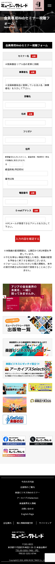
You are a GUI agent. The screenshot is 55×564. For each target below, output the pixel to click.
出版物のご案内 (27, 487)
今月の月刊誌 (27, 481)
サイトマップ (45, 522)
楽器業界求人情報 (27, 503)
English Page (27, 514)
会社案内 (7, 522)
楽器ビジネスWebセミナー (27, 492)
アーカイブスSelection (27, 497)
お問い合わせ (27, 508)
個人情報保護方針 (25, 522)
